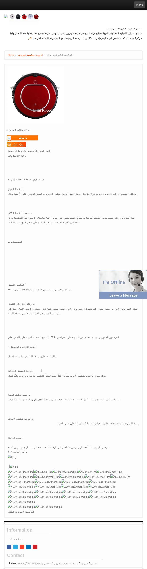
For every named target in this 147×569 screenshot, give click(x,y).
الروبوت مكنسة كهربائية (30, 55)
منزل (93, 563)
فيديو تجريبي (60, 563)
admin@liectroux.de (29, 563)
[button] (123, 284)
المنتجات (73, 563)
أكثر (30, 38)
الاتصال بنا (46, 563)
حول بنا (84, 563)
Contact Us (16, 539)
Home (11, 55)
